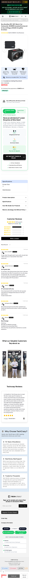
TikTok (21, 568)
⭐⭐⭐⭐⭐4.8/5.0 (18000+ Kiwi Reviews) (12, 33)
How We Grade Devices (21, 532)
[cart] (25, 16)
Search (25, 20)
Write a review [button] (14, 238)
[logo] (14, 16)
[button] (3, 16)
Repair (7, 528)
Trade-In (15, 528)
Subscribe (23, 506)
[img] (4, 249)
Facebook (5, 568)
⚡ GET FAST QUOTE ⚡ (14, 12)
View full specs (6, 189)
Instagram (13, 568)
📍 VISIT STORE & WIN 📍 (15, 2)
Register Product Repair (9, 512)
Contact (23, 528)
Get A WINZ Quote (9, 532)
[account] (22, 16)
